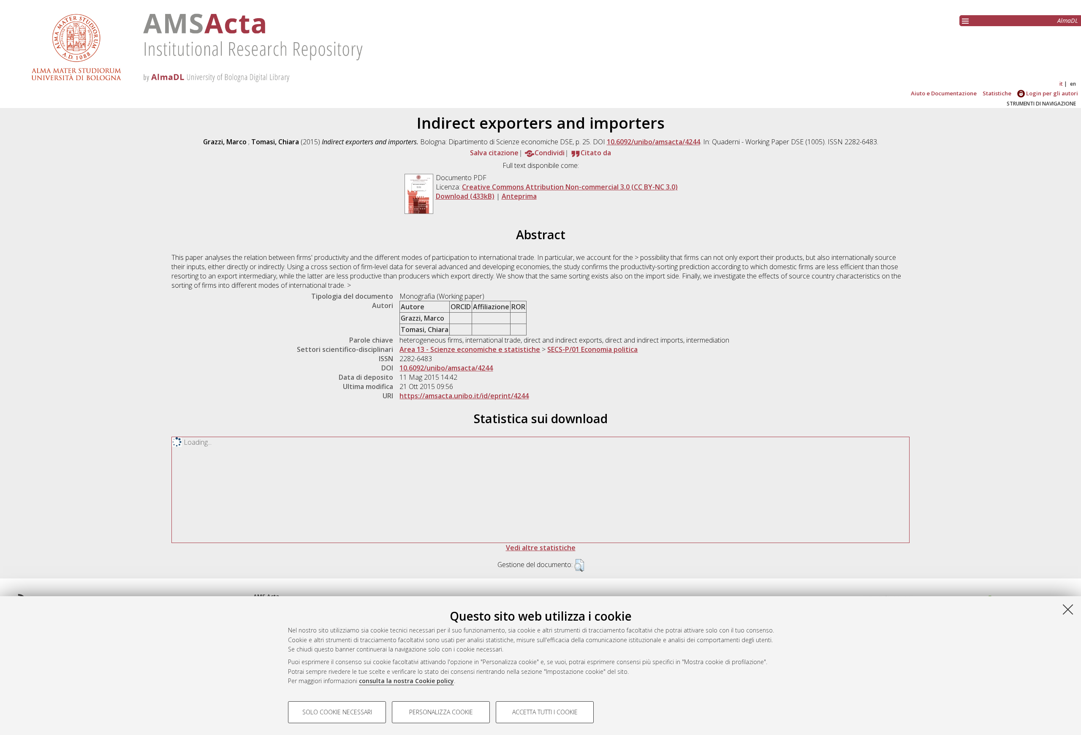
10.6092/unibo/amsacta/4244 (653, 141)
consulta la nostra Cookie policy (406, 681)
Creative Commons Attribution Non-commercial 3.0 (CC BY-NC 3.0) (570, 187)
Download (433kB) (465, 196)
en (1073, 83)
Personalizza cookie (441, 712)
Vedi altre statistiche (541, 547)
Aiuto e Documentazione (944, 93)
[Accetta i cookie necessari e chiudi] (1068, 609)
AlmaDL (1067, 20)
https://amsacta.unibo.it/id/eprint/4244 (464, 395)
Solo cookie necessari (337, 712)
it (1061, 83)
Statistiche (997, 93)
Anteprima (519, 196)
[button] (579, 565)
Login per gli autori (1051, 93)
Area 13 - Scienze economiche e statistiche (469, 349)
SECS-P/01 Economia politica (592, 349)
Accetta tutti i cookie (545, 712)
